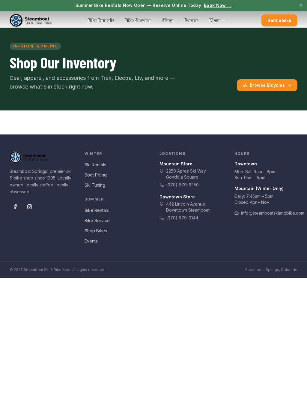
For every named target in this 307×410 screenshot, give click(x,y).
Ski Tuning (95, 185)
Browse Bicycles (267, 85)
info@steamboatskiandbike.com (269, 213)
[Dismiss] (301, 5)
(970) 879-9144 (182, 217)
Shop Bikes (96, 230)
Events (191, 20)
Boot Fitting (96, 174)
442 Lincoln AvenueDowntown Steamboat (188, 207)
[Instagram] (29, 206)
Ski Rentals (95, 164)
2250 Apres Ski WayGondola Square (186, 173)
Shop (167, 20)
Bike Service (138, 20)
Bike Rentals (101, 20)
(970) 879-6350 (182, 184)
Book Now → (218, 5)
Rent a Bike (279, 20)
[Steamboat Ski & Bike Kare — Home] (31, 20)
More (214, 20)
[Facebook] (15, 206)
